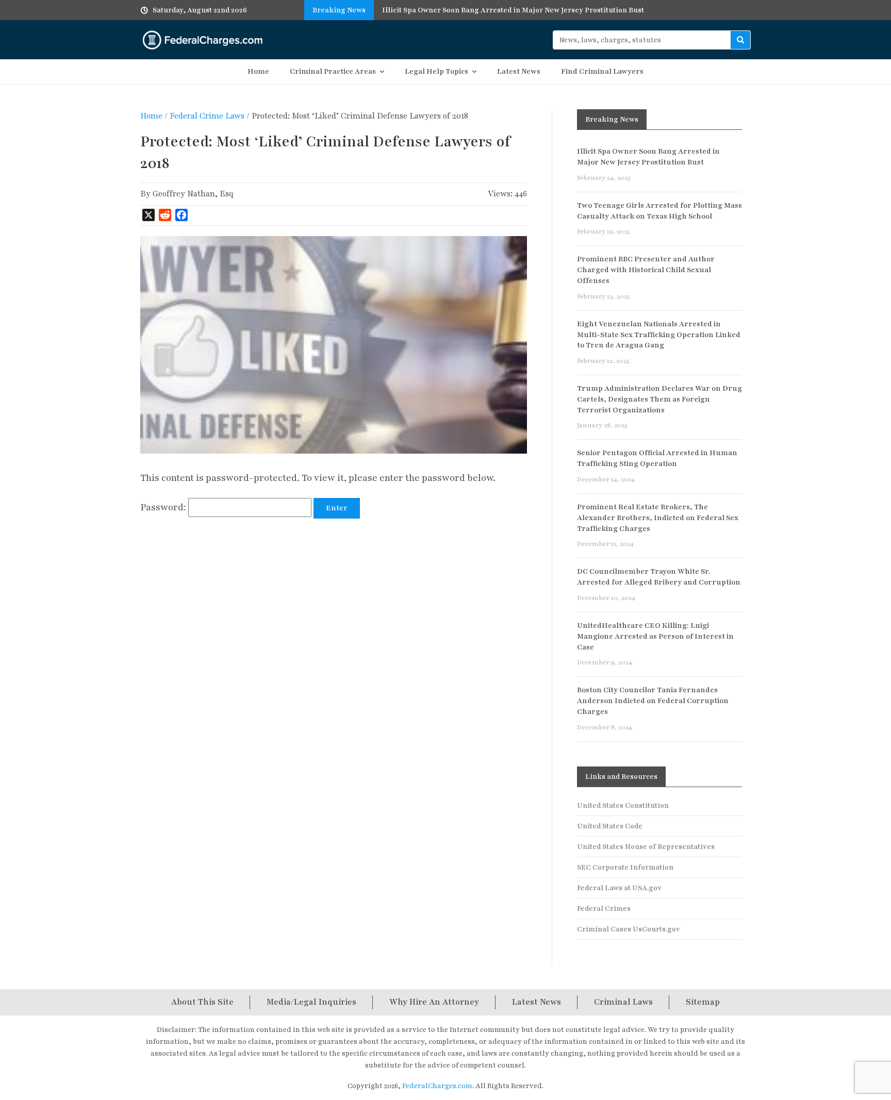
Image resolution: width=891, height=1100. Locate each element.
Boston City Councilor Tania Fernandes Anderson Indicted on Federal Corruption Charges (653, 700)
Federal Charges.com (203, 39)
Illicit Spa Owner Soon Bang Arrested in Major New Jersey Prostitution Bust (648, 156)
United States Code (609, 826)
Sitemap (703, 1002)
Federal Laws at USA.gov (619, 888)
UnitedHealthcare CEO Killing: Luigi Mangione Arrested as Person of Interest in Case (655, 636)
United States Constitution (623, 805)
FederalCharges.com (437, 1086)
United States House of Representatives (646, 847)
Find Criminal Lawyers (602, 71)
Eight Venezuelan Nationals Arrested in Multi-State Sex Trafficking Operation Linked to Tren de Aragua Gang (658, 335)
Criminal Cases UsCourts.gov (628, 929)
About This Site (202, 1002)
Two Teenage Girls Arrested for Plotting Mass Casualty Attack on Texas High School (659, 211)
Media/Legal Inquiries (311, 1002)
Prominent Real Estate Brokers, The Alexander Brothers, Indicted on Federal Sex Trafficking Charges (657, 518)
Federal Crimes (604, 908)
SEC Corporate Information (625, 867)
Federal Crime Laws (207, 116)
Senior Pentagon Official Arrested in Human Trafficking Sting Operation (657, 458)
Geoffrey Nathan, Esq (193, 193)
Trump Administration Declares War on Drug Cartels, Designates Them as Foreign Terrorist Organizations (659, 399)
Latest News (518, 71)
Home (258, 71)
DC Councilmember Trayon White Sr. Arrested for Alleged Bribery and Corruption (658, 576)
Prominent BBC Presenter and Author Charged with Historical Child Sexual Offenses (646, 270)
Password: (164, 507)
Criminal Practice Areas (333, 71)
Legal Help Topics (436, 71)
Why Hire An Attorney (434, 1002)
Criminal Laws (623, 1002)
